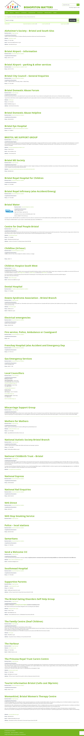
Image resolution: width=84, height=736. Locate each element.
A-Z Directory (23, 12)
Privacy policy (7, 732)
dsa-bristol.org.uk (12, 306)
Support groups (64, 23)
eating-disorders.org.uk (13, 608)
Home (7, 12)
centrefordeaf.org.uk (13, 235)
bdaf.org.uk (11, 99)
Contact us (21, 732)
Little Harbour (44, 272)
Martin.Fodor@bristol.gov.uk (10, 398)
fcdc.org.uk (11, 632)
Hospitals (14, 128)
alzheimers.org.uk (12, 38)
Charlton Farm (32, 272)
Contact (54, 12)
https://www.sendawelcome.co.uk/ (16, 559)
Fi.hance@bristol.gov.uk (9, 393)
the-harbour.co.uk (12, 648)
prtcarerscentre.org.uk (13, 670)
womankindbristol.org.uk (14, 714)
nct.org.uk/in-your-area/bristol (15, 469)
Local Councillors (45, 23)
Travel (25, 67)
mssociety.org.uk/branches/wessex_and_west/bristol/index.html (22, 169)
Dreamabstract (23, 734)
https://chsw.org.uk (12, 277)
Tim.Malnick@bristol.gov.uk (10, 388)
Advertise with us (48, 12)
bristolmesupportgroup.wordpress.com (16, 147)
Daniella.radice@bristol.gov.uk (11, 383)
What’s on (17, 12)
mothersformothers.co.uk (14, 428)
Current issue (40, 12)
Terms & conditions (14, 732)
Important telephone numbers (29, 23)
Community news (31, 12)
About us (11, 12)
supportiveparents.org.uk (14, 586)
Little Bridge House (21, 272)
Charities (6, 23)
